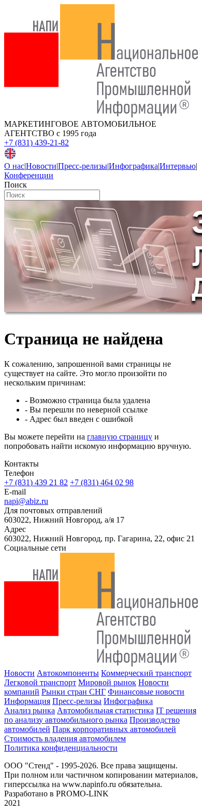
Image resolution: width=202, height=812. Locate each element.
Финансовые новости (146, 691)
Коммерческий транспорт (146, 673)
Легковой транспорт (40, 682)
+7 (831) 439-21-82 (36, 142)
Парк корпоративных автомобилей (114, 729)
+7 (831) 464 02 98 (102, 482)
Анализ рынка (29, 710)
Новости (41, 166)
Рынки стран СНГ (73, 691)
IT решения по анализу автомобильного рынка (100, 715)
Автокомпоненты (68, 673)
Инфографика (133, 166)
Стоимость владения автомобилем (65, 738)
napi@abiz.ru (26, 501)
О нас (14, 166)
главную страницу (119, 436)
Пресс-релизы (82, 166)
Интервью (178, 166)
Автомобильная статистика (105, 710)
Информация (27, 701)
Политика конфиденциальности (61, 747)
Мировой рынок (107, 682)
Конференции (28, 175)
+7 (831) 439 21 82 (36, 482)
